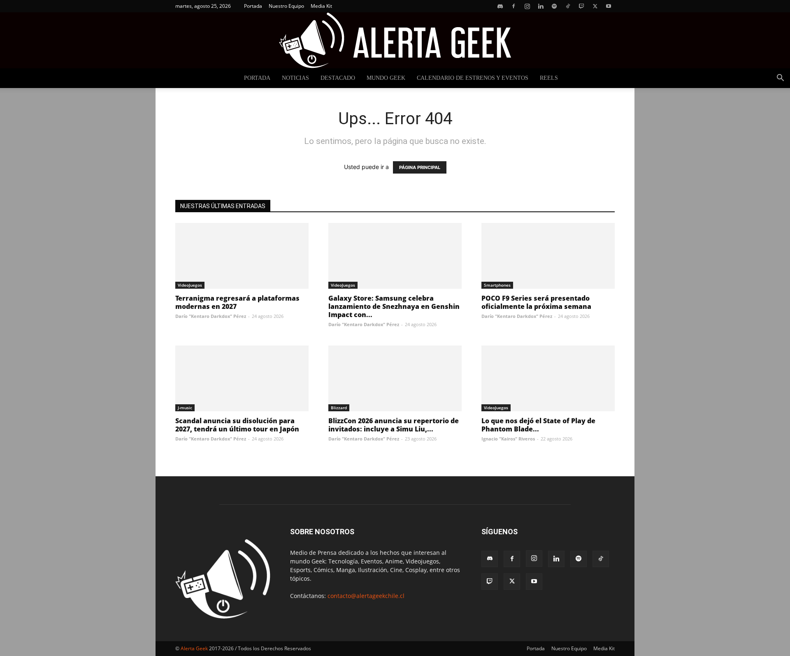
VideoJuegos (190, 285)
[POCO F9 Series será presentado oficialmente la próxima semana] (548, 256)
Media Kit (321, 5)
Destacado (338, 78)
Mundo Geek (386, 78)
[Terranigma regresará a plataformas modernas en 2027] (242, 256)
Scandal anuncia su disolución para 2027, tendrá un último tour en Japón (237, 424)
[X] (595, 6)
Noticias (295, 78)
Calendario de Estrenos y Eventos (472, 78)
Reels (549, 78)
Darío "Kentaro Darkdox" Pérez (210, 316)
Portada (253, 5)
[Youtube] (608, 6)
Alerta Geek (194, 648)
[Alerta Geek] (395, 40)
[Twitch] (581, 6)
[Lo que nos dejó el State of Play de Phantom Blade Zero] (548, 378)
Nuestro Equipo (286, 5)
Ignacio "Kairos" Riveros (508, 439)
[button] (780, 79)
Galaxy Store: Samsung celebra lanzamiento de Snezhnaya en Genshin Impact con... (394, 306)
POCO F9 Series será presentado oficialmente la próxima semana (536, 302)
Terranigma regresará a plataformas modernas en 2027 (237, 302)
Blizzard (339, 407)
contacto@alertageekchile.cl (366, 596)
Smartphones (497, 285)
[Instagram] (527, 6)
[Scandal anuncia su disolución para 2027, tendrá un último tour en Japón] (242, 378)
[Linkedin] (540, 6)
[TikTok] (568, 6)
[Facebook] (513, 6)
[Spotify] (554, 6)
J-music (185, 407)
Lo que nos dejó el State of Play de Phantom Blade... (538, 424)
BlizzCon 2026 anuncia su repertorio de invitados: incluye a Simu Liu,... (393, 424)
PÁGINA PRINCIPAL (419, 167)
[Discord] (500, 6)
